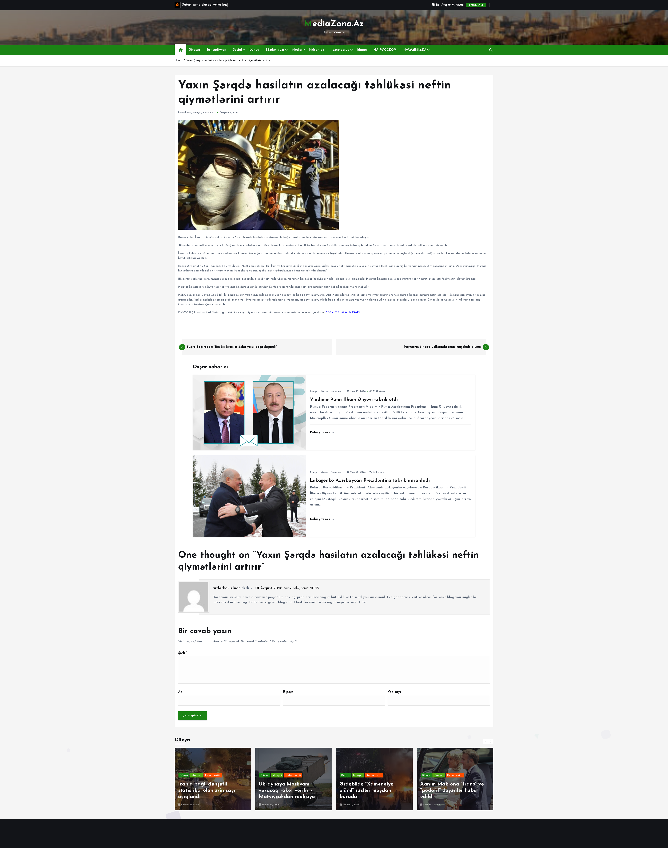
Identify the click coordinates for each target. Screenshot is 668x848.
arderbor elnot (226, 588)
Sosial (237, 50)
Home (178, 60)
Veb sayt (394, 692)
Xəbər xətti (209, 112)
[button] (485, 741)
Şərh (182, 653)
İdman (362, 50)
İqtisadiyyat (216, 50)
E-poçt (288, 692)
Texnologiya (340, 50)
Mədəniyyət (275, 50)
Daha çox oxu (320, 432)
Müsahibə (316, 50)
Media (297, 50)
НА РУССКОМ (385, 50)
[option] (213, 779)
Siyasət (194, 50)
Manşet (197, 112)
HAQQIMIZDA (414, 50)
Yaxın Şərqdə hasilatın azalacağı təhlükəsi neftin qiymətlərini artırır (228, 60)
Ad (180, 692)
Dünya (254, 50)
